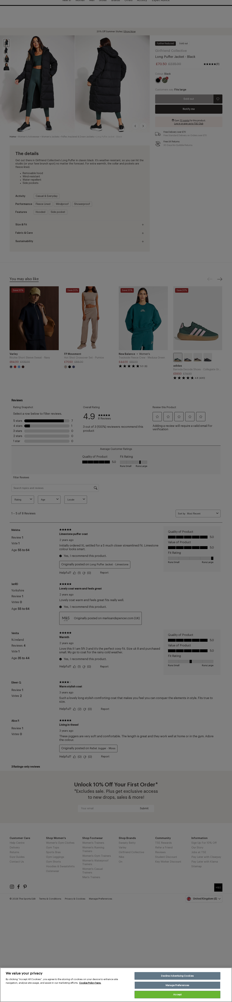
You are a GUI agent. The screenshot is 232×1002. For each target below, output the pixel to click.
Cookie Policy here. (90, 983)
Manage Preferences (177, 985)
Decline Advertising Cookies (177, 976)
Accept (177, 994)
